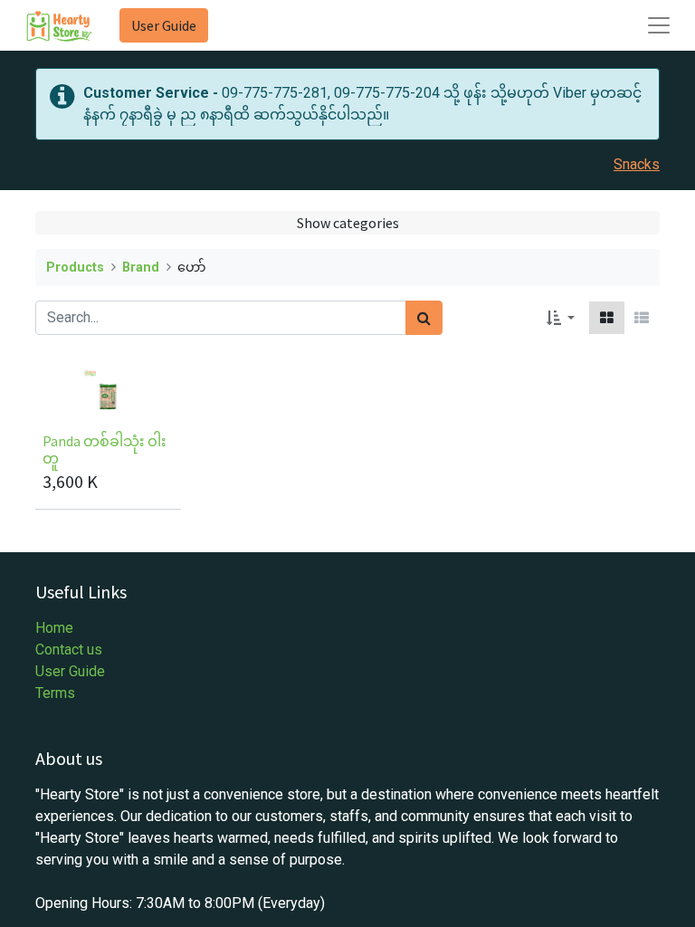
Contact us (68, 649)
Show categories (348, 223)
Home (54, 627)
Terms (55, 693)
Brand (140, 267)
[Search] (424, 318)
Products (75, 267)
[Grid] (606, 317)
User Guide (163, 25)
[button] (561, 317)
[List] (642, 317)
